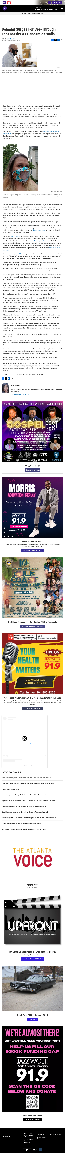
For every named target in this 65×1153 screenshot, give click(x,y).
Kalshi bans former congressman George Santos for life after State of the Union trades (28, 783)
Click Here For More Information (32, 626)
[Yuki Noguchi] (5, 388)
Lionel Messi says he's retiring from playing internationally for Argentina (24, 806)
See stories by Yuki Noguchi (21, 394)
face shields (15, 236)
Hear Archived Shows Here (32, 709)
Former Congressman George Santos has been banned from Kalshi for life (24, 795)
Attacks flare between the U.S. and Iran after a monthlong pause (21, 823)
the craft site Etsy (39, 230)
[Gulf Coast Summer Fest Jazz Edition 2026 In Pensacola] (32, 587)
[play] (4, 8)
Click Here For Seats (32, 470)
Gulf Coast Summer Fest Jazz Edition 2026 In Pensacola (32, 622)
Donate (58, 2)
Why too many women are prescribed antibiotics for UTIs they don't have (24, 829)
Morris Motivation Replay (32, 541)
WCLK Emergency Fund (32, 1115)
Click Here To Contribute (32, 1120)
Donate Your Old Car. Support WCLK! (32, 1015)
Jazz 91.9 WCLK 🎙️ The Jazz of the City (14, 765)
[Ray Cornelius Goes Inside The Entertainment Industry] (32, 921)
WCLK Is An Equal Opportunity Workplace (28, 1141)
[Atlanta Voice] (32, 858)
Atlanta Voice (32, 885)
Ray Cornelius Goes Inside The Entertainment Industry (32, 952)
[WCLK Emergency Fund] (32, 1069)
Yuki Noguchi (10, 39)
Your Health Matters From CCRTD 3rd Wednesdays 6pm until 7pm (32, 698)
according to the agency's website (38, 241)
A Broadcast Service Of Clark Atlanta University (29, 1135)
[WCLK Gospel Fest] (32, 431)
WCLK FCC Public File (55, 1134)
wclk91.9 (29, 765)
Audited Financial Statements (41, 1138)
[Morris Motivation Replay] (32, 507)
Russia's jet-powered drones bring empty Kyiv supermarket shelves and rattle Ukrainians (29, 818)
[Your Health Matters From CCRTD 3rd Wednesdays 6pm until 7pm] (32, 663)
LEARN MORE (32, 1019)
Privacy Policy (41, 1134)
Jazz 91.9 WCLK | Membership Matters (32, 13)
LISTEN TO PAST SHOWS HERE (32, 959)
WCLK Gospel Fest (32, 466)
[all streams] (62, 8)
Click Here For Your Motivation (32, 550)
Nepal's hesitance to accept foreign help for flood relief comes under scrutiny (25, 812)
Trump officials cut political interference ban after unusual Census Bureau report (26, 778)
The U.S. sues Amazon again (10, 789)
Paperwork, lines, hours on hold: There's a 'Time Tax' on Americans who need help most (28, 800)
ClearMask (22, 254)
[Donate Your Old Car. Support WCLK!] (32, 989)
